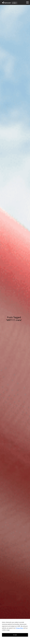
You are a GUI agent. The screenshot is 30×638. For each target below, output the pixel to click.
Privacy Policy (19, 628)
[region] (15, 628)
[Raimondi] (10, 2)
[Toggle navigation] (27, 2)
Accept (15, 635)
